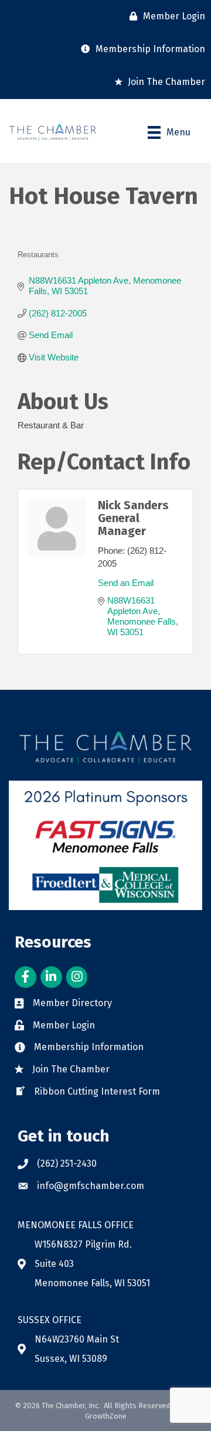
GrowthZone (106, 1416)
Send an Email (126, 583)
